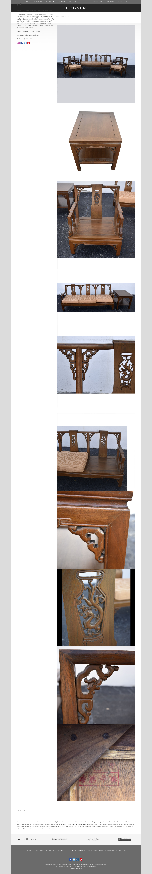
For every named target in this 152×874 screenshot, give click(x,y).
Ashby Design (78, 868)
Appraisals (80, 850)
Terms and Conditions (49, 829)
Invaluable (92, 839)
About (29, 850)
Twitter (25, 43)
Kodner (76, 8)
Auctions (38, 850)
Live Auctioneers (59, 839)
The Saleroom (125, 839)
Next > (25, 811)
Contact (123, 850)
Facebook (21, 43)
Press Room (92, 850)
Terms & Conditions (108, 850)
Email (18, 43)
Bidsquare (27, 839)
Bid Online (50, 850)
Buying (60, 850)
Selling (69, 850)
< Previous (19, 811)
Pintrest (28, 43)
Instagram (77, 859)
